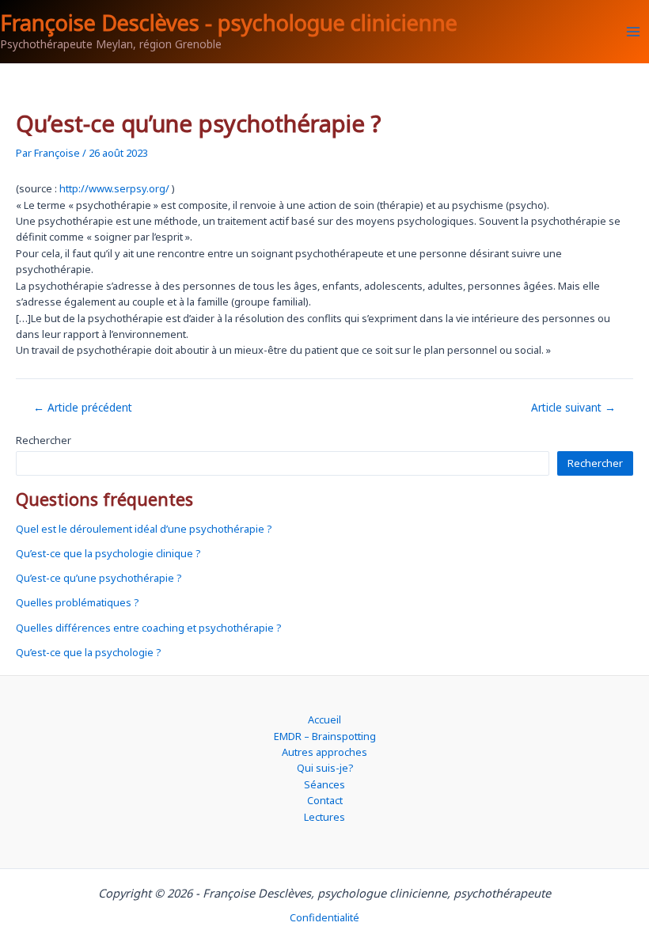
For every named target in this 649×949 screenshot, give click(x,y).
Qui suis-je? (325, 768)
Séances (324, 784)
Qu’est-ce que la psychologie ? (88, 652)
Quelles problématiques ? (77, 602)
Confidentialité (324, 917)
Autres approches (324, 752)
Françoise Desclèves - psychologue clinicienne (228, 22)
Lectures (324, 817)
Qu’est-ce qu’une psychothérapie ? (98, 578)
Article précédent (82, 407)
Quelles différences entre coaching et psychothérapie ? (148, 628)
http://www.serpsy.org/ (114, 188)
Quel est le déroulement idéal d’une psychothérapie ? (143, 529)
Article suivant (573, 407)
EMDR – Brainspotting (325, 736)
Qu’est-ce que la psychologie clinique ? (108, 553)
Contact (325, 800)
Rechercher (43, 440)
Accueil (324, 719)
